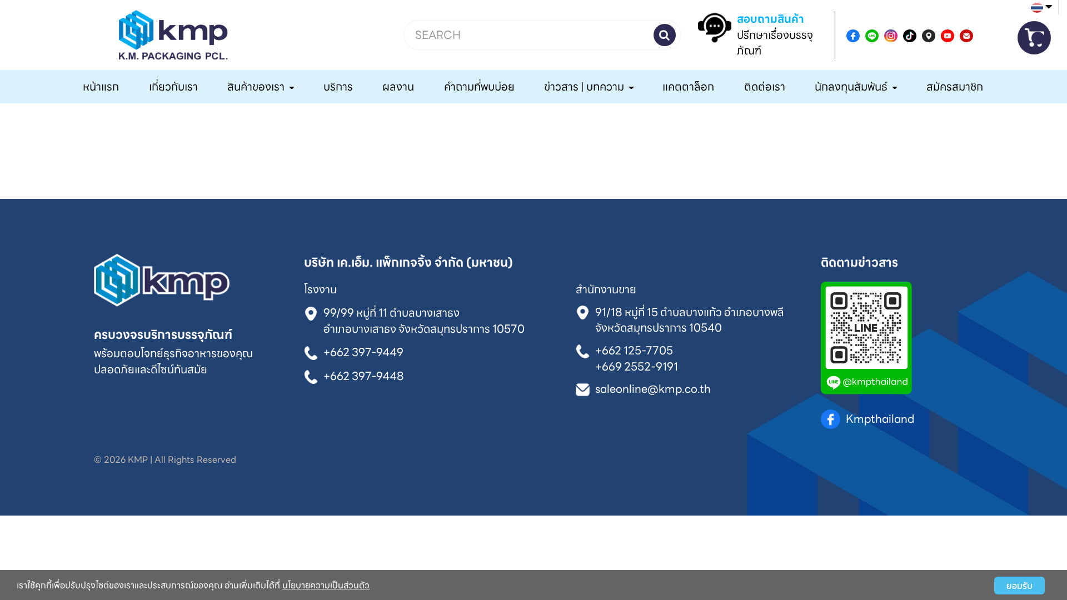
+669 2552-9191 (636, 366)
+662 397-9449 (363, 352)
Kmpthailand (880, 419)
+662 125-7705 (634, 350)
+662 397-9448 (363, 375)
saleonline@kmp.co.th (653, 389)
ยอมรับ (1019, 585)
